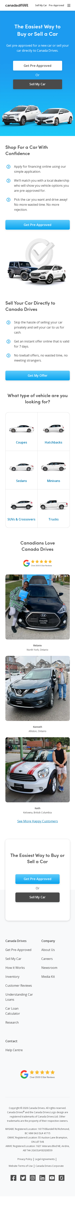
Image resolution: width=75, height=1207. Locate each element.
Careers (47, 959)
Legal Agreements (45, 1159)
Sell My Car (13, 959)
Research (12, 1022)
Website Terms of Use (21, 1166)
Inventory (12, 976)
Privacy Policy (25, 1159)
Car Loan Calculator (12, 1011)
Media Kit (48, 976)
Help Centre (14, 1050)
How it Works (15, 968)
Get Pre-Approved (18, 950)
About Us (48, 950)
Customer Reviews (18, 985)
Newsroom (49, 968)
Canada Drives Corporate (50, 1166)
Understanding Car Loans (19, 997)
